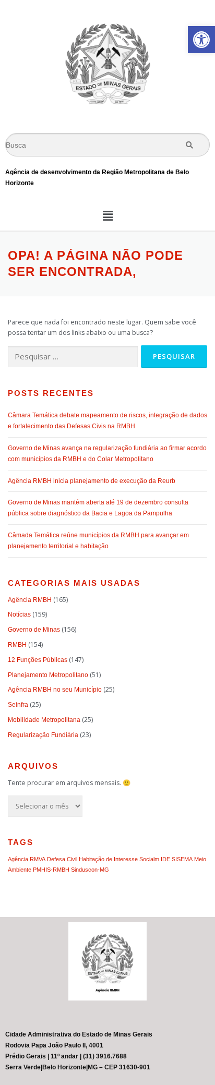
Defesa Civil (62, 859)
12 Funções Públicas (37, 660)
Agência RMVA (26, 859)
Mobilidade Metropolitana (44, 720)
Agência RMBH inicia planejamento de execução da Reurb (91, 481)
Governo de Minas (34, 629)
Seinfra (18, 704)
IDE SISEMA (177, 859)
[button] (201, 39)
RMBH (17, 644)
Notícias (19, 614)
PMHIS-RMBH (51, 869)
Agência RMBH (30, 600)
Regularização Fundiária (43, 735)
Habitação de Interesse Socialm (119, 859)
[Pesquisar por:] (73, 357)
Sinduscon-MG (90, 869)
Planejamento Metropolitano (48, 675)
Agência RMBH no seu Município (55, 689)
